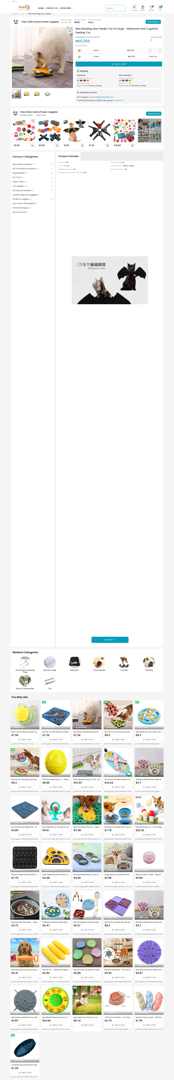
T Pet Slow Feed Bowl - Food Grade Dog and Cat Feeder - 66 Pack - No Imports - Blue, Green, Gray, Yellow (118, 1017)
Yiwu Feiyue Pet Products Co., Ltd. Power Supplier (24, 934)
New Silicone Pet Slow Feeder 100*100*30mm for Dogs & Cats (149, 970)
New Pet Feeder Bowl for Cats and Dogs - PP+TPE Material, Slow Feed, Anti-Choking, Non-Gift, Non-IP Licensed (86, 874)
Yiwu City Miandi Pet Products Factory (87, 744)
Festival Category (22, 208)
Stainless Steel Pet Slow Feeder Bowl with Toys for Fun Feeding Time (149, 779)
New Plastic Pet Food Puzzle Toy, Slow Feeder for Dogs (149, 732)
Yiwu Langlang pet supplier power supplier (86, 886)
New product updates (24, 164)
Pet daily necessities (23, 190)
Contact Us (119, 100)
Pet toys (18, 177)
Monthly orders (80, 20)
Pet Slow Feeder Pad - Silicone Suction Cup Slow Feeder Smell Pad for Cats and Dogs (118, 970)
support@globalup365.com (102, 97)
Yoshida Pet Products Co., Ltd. (23, 744)
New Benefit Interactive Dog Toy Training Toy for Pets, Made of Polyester (55, 1017)
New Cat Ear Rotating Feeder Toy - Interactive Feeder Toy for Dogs (24, 732)
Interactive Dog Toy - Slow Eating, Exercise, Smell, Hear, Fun (149, 827)
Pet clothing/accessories (26, 168)
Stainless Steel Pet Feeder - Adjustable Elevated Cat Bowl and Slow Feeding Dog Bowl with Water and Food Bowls (24, 922)
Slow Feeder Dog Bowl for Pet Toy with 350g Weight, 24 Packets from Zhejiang (55, 874)
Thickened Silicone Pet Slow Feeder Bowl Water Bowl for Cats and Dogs (24, 1065)
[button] (70, 57)
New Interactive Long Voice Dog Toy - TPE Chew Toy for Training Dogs (24, 970)
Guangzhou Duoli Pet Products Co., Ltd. (87, 839)
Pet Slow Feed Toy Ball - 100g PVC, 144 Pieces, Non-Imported (149, 874)
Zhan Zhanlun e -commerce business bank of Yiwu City (55, 982)
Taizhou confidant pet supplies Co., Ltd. (56, 886)
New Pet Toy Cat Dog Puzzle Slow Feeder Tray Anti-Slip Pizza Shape (24, 779)
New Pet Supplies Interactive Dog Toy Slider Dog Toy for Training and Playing (86, 922)
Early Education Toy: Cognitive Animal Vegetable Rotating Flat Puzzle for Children (55, 1065)
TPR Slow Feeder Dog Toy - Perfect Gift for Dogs (55, 779)
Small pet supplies (22, 199)
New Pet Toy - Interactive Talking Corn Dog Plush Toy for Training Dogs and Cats (55, 970)
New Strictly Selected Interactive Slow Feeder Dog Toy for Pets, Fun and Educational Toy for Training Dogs (86, 732)
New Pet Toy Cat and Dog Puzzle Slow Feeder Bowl (118, 732)
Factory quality (66, 20)
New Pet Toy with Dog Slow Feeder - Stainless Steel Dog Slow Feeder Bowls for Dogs (55, 732)
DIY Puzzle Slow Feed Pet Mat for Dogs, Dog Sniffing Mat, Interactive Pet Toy (118, 779)
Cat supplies (20, 186)
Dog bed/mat (20, 173)
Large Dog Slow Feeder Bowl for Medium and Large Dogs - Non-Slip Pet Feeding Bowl (118, 874)
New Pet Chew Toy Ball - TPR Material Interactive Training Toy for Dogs (149, 1017)
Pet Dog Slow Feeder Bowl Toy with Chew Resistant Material (118, 827)
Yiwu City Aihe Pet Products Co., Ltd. (25, 982)
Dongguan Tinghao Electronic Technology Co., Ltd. (118, 791)
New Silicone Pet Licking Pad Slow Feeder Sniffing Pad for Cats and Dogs (149, 1065)
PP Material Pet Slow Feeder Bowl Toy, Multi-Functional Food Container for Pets (55, 922)
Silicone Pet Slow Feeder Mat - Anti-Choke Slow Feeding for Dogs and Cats (24, 827)
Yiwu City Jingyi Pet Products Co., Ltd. (56, 791)
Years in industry (94, 20)
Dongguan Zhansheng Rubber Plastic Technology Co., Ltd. (56, 744)
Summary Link (20, 212)
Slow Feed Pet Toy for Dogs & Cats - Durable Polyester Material (55, 827)
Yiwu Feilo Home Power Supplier (148, 744)
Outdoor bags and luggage (26, 194)
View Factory (153, 22)
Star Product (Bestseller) (25, 203)
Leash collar (20, 181)
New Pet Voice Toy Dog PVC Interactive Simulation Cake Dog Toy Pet (87, 970)
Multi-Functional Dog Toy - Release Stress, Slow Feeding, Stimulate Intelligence (86, 827)
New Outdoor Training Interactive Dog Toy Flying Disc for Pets (86, 1065)
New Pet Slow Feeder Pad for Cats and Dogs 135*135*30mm (24, 1017)
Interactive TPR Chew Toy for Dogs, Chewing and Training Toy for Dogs (118, 1065)
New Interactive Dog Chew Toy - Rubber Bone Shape (86, 1017)
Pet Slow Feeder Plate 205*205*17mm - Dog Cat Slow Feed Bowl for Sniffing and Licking (24, 874)
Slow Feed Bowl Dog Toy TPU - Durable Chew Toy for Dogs (86, 779)
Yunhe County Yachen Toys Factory (56, 1077)
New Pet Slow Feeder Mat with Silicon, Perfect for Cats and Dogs (118, 922)
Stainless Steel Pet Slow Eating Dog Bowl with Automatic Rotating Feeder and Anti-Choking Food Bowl (149, 922)
